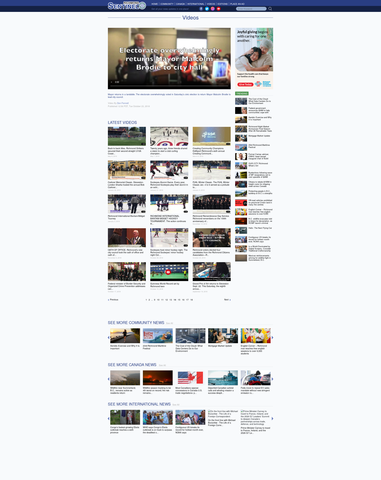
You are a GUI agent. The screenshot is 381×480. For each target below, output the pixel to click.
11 (162, 299)
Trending (241, 93)
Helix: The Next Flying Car (260, 227)
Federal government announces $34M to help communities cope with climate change (259, 111)
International (195, 4)
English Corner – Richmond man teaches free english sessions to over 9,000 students (260, 212)
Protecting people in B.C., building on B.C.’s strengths (260, 192)
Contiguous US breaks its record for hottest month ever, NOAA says (260, 239)
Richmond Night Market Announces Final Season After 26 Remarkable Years (260, 128)
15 (179, 299)
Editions (223, 4)
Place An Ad (237, 4)
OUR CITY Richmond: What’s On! (258, 164)
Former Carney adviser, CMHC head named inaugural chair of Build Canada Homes (259, 157)
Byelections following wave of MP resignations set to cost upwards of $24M (260, 174)
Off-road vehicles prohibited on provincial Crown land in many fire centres (260, 202)
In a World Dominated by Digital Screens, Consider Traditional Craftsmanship (260, 248)
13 (171, 299)
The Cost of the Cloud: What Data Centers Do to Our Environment (260, 101)
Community (167, 4)
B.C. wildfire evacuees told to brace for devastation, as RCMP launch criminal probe (260, 222)
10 (158, 299)
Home (155, 4)
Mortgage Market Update (259, 135)
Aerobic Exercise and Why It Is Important (260, 118)
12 (166, 299)
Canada (180, 4)
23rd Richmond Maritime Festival (259, 146)
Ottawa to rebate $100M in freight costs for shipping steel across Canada (260, 184)
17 (187, 299)
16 (183, 299)
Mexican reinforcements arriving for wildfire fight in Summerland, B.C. (260, 257)
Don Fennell (123, 103)
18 (191, 299)
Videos (211, 4)
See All (169, 323)
